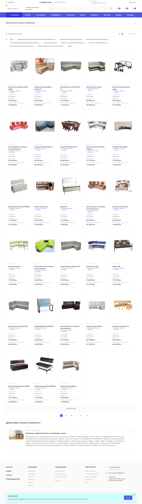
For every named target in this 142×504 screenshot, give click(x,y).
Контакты (31, 485)
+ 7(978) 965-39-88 (45, 2)
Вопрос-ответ (89, 479)
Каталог (9, 467)
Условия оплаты (60, 471)
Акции (8, 471)
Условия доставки (60, 474)
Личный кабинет (90, 471)
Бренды (57, 481)
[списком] (132, 33)
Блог (86, 482)
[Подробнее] (131, 431)
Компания (32, 467)
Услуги (9, 475)
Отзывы (30, 477)
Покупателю (90, 467)
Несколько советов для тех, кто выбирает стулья (46, 433)
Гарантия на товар (60, 477)
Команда (31, 479)
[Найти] (111, 8)
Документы (31, 474)
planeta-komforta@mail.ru (117, 473)
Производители (13, 479)
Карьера (30, 482)
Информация (60, 467)
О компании (32, 471)
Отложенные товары (91, 474)
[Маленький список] (119, 33)
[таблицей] (135, 33)
